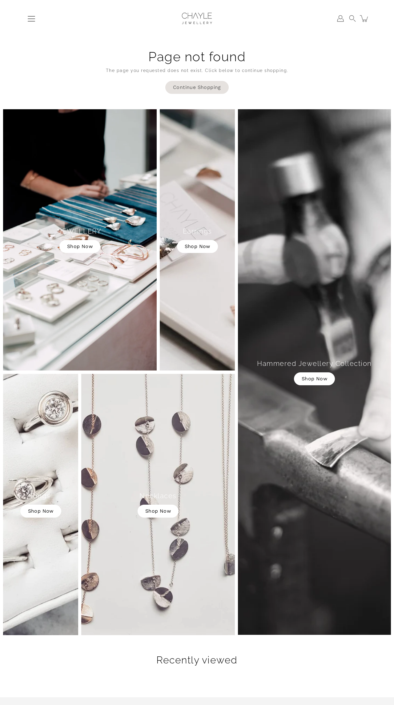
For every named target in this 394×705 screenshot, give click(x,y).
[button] (352, 18)
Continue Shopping (197, 87)
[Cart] (364, 18)
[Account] (340, 18)
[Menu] (31, 18)
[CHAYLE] (197, 18)
